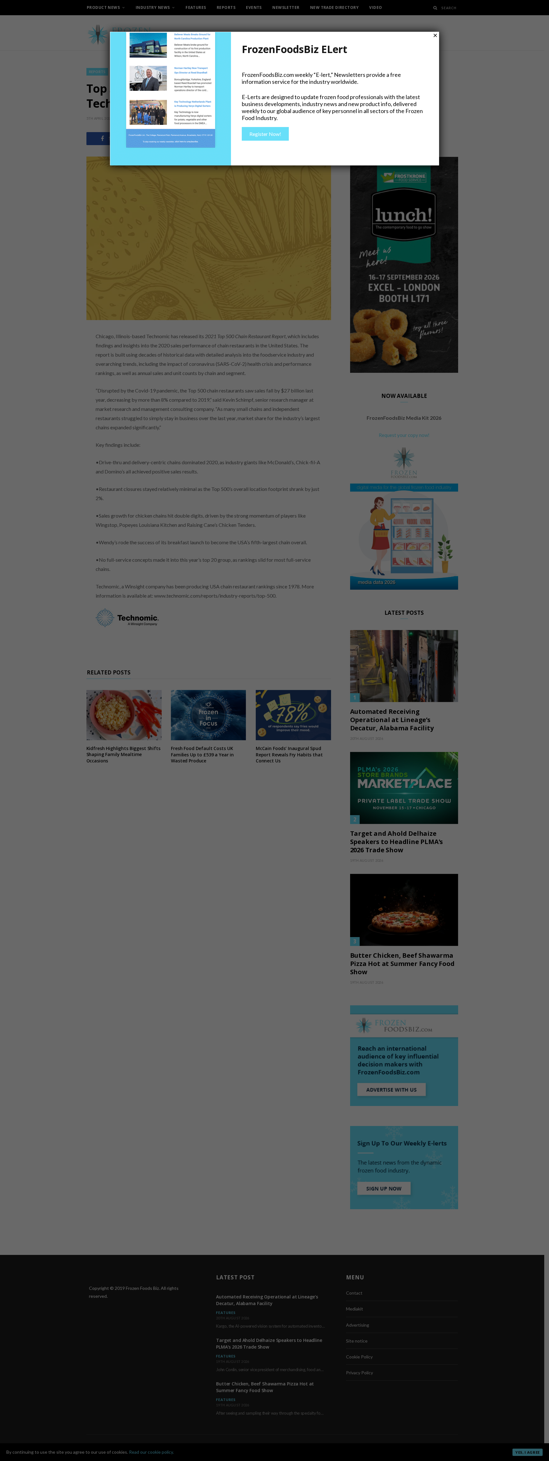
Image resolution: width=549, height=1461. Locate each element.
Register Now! (265, 134)
